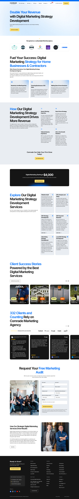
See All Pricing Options (39, 181)
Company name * (45, 391)
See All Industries (62, 473)
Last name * (57, 382)
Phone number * (57, 386)
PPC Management (33, 467)
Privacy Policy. (45, 412)
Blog (47, 485)
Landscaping (61, 467)
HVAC (48, 467)
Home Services (49, 463)
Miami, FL (61, 481)
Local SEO (32, 473)
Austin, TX (61, 485)
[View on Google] (32, 357)
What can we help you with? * (46, 395)
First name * (44, 382)
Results (40, 3)
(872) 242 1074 (33, 484)
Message (43, 399)
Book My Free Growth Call (47, 406)
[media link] (10, 491)
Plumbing (48, 469)
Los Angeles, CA (62, 483)
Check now (49, 0)
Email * (43, 386)
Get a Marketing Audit (39, 158)
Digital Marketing (33, 465)
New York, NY (61, 487)
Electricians (49, 471)
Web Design (32, 469)
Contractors (61, 463)
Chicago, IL (61, 479)
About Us (48, 479)
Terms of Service (66, 496)
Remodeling (61, 465)
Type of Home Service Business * (60, 391)
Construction (61, 469)
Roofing (48, 465)
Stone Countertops (50, 473)
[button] (68, 281)
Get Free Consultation (14, 29)
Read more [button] (54, 352)
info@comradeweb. (34, 486)
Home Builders (62, 471)
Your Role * (57, 395)
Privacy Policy (58, 496)
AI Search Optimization (34, 471)
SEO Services (33, 463)
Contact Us (66, 3)
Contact (48, 481)
